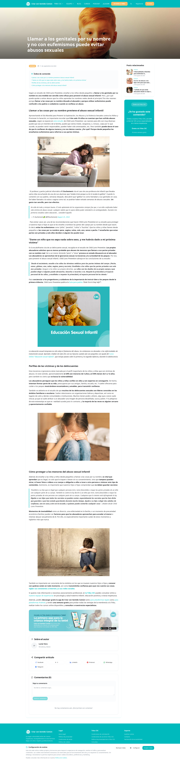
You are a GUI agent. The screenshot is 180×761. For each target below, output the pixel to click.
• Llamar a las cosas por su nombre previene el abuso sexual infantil (52, 77)
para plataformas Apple (99, 600)
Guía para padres (76, 282)
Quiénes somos (129, 734)
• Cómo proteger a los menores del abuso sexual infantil (48, 85)
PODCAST (96, 4)
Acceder (149, 4)
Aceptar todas (148, 748)
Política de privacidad (65, 737)
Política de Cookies (61, 758)
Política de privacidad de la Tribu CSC (103, 739)
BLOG (79, 4)
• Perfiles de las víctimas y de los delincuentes (45, 83)
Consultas (95, 742)
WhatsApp (109, 662)
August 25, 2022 (64, 217)
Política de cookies (64, 742)
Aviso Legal (62, 734)
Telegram (40, 667)
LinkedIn (74, 662)
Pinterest (92, 662)
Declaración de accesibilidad (133, 739)
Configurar (136, 748)
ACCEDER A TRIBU (119, 4)
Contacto (127, 737)
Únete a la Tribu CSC (139, 104)
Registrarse (139, 4)
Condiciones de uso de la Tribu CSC (103, 737)
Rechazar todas (121, 748)
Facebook (40, 662)
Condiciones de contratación (100, 734)
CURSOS (87, 4)
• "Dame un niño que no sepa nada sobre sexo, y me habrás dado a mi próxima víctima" (58, 80)
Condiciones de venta (65, 739)
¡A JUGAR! (106, 4)
